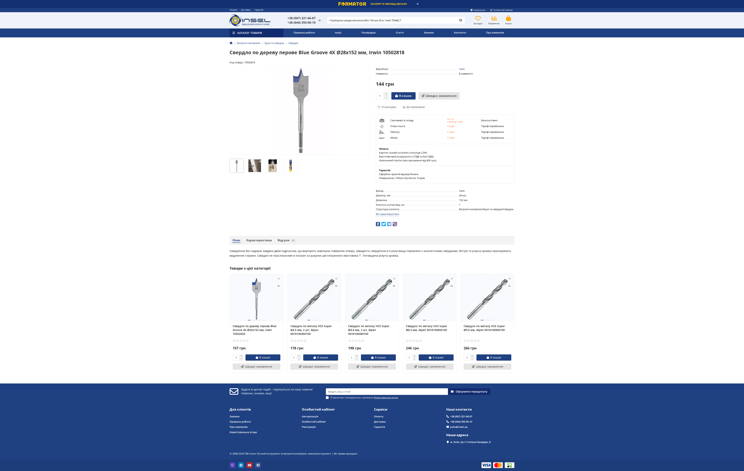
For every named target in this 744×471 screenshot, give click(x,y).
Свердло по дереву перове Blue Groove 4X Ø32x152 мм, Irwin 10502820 (254, 330)
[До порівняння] (278, 286)
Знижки (429, 32)
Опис (236, 240)
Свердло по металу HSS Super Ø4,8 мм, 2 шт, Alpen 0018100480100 (368, 330)
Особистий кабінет (318, 409)
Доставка (246, 9)
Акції (338, 32)
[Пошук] (461, 20)
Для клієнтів (240, 409)
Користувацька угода (243, 432)
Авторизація (310, 416)
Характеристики (259, 240)
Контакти (460, 32)
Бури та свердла (274, 43)
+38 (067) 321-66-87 (461, 416)
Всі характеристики (387, 214)
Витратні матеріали (248, 43)
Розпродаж (369, 32)
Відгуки (286, 240)
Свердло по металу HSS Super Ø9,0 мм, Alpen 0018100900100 (484, 328)
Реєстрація (309, 427)
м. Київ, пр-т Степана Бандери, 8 (470, 442)
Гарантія (258, 9)
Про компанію (495, 32)
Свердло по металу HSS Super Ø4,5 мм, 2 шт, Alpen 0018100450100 (311, 330)
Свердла (293, 43)
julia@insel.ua (459, 427)
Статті (400, 32)
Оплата (233, 9)
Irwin (462, 69)
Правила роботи (304, 32)
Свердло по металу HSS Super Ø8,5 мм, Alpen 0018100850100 (426, 328)
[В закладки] (278, 278)
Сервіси (380, 409)
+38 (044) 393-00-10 (461, 421)
